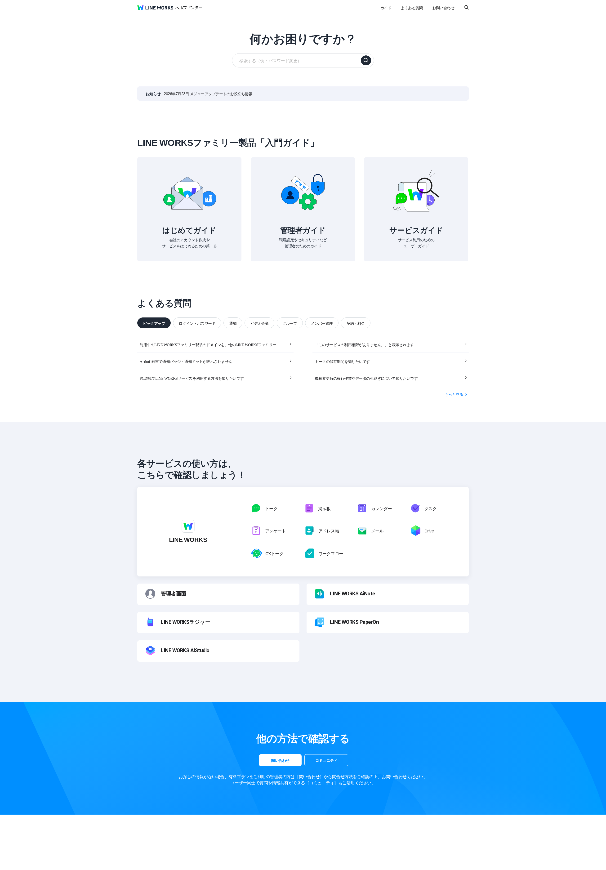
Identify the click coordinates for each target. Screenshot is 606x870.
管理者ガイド (303, 229)
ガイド (386, 7)
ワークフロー (330, 553)
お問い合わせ (443, 7)
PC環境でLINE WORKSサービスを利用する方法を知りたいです (192, 378)
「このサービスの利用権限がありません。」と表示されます (364, 344)
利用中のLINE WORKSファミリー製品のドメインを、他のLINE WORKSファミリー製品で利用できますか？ (211, 344)
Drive (429, 530)
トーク (271, 508)
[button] (280, 760)
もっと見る (454, 394)
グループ (289, 323)
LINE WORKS (188, 539)
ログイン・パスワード (197, 323)
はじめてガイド (189, 229)
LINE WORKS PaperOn (354, 622)
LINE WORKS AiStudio (185, 650)
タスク (430, 508)
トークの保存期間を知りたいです (342, 361)
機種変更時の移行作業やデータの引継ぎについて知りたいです (366, 378)
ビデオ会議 (259, 323)
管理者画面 (173, 594)
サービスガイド (416, 229)
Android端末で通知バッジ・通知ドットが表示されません (186, 361)
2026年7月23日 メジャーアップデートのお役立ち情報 (208, 93)
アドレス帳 (328, 530)
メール (377, 530)
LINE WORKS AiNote (352, 594)
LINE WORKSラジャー (185, 622)
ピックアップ (154, 323)
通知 (232, 323)
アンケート (275, 530)
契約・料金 (356, 323)
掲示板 (324, 508)
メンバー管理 (322, 323)
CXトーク (274, 553)
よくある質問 (412, 7)
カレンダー (381, 508)
